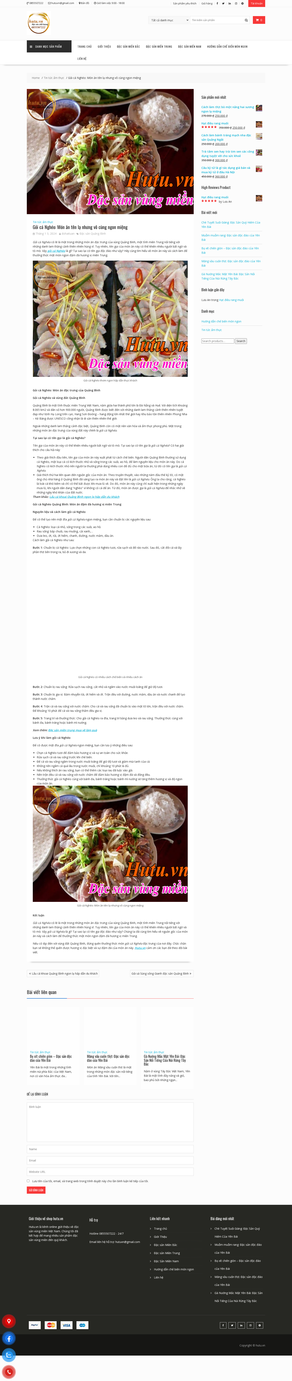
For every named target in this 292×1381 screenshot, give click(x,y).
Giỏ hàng (206, 3)
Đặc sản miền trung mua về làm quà (72, 730)
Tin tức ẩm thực (43, 222)
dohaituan (68, 233)
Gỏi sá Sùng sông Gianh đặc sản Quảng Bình (160, 973)
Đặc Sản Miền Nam (189, 46)
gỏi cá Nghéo (56, 251)
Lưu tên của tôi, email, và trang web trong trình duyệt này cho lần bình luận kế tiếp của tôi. (90, 1181)
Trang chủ (84, 46)
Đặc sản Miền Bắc (128, 46)
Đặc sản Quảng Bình (93, 233)
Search (241, 341)
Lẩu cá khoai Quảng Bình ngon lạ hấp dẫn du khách (84, 497)
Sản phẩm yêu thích (184, 3)
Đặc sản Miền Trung (159, 46)
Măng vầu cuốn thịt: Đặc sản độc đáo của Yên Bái (108, 1058)
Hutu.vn (140, 948)
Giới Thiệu (104, 46)
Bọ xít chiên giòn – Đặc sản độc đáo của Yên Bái (51, 1058)
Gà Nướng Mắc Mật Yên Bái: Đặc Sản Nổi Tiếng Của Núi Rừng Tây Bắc (165, 1060)
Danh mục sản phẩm (48, 46)
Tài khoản (257, 3)
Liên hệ (82, 58)
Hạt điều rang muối (231, 300)
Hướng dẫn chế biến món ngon (227, 46)
